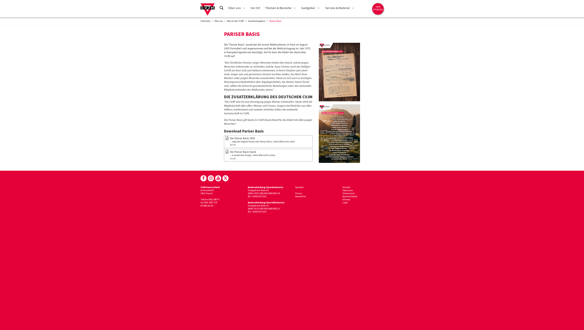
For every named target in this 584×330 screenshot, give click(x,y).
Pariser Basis (275, 21)
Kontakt (346, 187)
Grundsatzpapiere (256, 21)
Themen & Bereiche (278, 8)
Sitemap (346, 199)
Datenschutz (348, 193)
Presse (298, 193)
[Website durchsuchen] (221, 8)
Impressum (347, 190)
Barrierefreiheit (349, 196)
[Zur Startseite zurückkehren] (207, 9)
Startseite (205, 21)
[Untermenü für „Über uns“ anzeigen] (244, 8)
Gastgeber (308, 8)
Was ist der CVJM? (235, 21)
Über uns (234, 8)
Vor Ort (255, 8)
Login (345, 202)
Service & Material (337, 8)
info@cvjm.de (206, 205)
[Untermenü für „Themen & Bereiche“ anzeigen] (294, 8)
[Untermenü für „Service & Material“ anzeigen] (352, 8)
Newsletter (300, 196)
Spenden (299, 187)
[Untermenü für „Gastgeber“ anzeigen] (318, 8)
